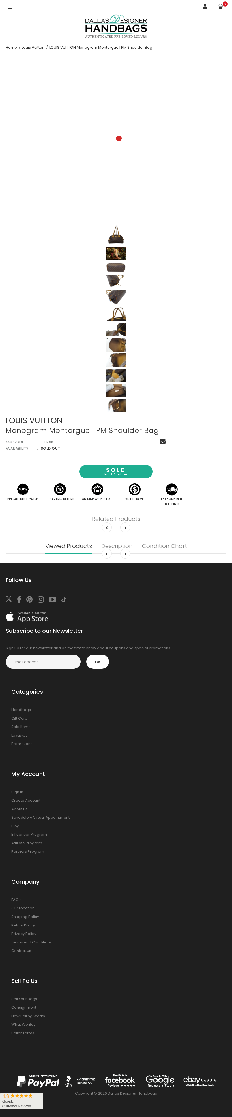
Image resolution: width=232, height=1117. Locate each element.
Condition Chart (164, 546)
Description (117, 546)
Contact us (21, 950)
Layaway (19, 735)
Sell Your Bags (24, 999)
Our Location (23, 908)
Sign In (17, 792)
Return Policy (23, 925)
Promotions (22, 743)
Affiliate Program (26, 843)
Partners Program (27, 851)
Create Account (25, 800)
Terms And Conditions (31, 942)
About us (19, 809)
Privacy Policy (23, 933)
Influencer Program (29, 834)
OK (97, 662)
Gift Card (19, 718)
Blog (15, 826)
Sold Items (21, 726)
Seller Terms (22, 1033)
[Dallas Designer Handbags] (116, 27)
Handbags (21, 709)
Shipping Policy (25, 916)
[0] (221, 7)
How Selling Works (28, 1016)
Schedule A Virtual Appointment (40, 817)
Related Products (116, 519)
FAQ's (16, 899)
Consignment (23, 1007)
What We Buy (23, 1024)
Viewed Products (68, 546)
